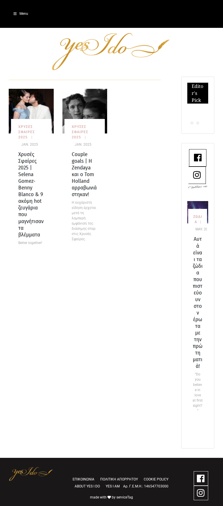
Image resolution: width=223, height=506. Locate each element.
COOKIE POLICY (156, 479)
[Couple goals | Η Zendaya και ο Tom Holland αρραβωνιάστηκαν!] (84, 110)
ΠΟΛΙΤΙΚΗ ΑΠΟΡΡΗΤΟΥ (119, 479)
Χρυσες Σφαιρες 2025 (26, 132)
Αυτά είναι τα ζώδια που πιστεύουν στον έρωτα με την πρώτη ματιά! (198, 302)
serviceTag (124, 497)
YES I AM (113, 486)
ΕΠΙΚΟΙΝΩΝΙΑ (83, 479)
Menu (23, 14)
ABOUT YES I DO (87, 486)
